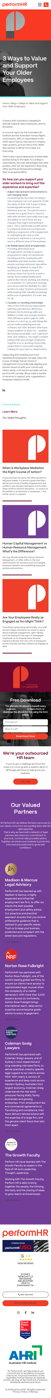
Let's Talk (25, 782)
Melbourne (25, 1281)
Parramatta (25, 1285)
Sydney (25, 1274)
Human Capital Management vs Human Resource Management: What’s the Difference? (24, 547)
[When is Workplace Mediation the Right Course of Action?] (25, 446)
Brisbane (25, 1279)
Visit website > (13, 942)
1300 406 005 (26, 1295)
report (17, 132)
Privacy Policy (20, 1392)
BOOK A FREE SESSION (25, 1303)
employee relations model (15, 380)
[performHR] (19, 4)
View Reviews (25, 1263)
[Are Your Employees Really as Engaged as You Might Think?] (25, 595)
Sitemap (33, 1392)
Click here (21, 709)
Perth (25, 1283)
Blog (13, 103)
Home (5, 103)
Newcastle (25, 1277)
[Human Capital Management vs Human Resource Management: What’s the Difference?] (25, 521)
